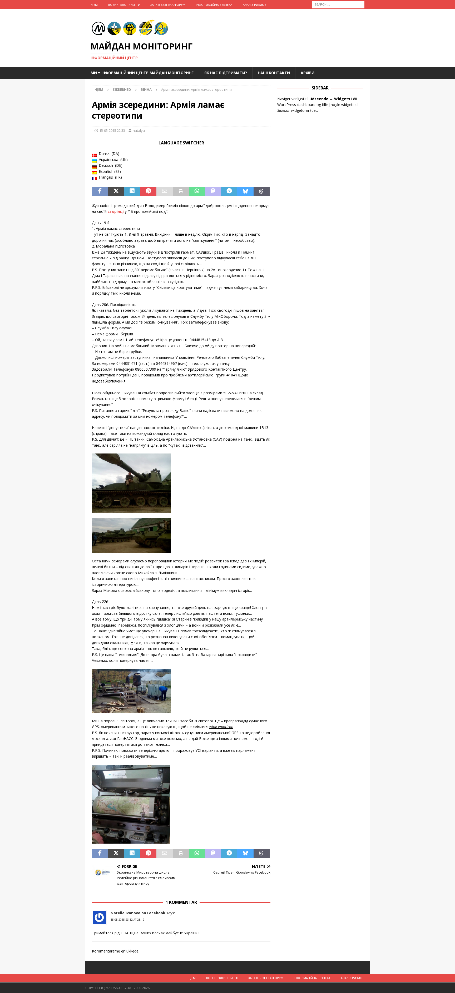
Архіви (307, 72)
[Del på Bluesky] (245, 191)
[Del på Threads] (262, 191)
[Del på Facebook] (100, 191)
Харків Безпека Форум (167, 5)
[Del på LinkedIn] (132, 191)
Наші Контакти (274, 72)
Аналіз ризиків (254, 5)
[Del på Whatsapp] (197, 191)
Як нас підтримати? (225, 72)
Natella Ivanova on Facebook (138, 912)
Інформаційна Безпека (214, 5)
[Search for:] (338, 4)
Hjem (94, 5)
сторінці (116, 211)
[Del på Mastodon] (213, 191)
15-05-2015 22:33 (112, 130)
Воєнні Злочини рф (124, 5)
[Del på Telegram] (229, 191)
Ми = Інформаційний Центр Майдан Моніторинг (142, 72)
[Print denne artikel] (181, 191)
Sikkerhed (122, 89)
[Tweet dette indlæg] (116, 191)
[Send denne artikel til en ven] (164, 191)
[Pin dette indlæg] (148, 191)
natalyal (139, 130)
